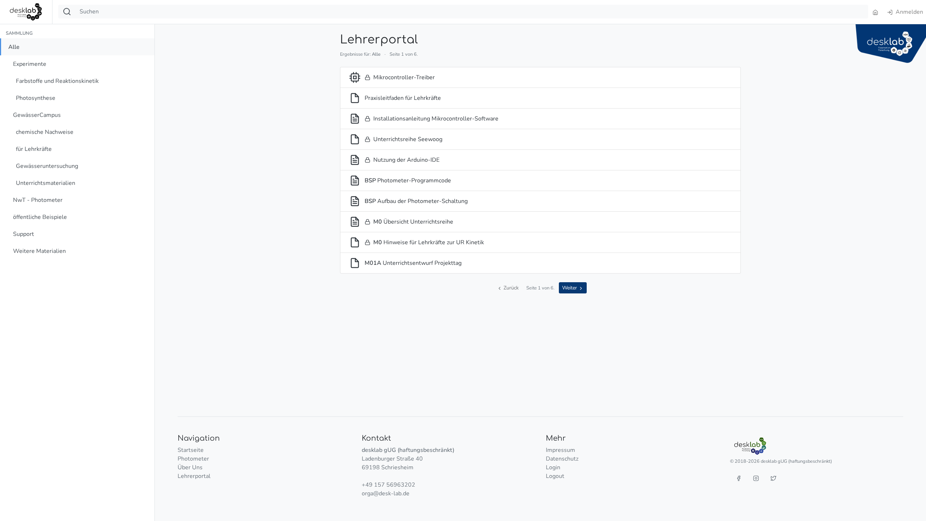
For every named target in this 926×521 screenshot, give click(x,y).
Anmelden (908, 12)
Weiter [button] (570, 287)
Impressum (560, 450)
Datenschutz (562, 459)
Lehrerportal (194, 476)
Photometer (193, 459)
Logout (555, 476)
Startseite (191, 450)
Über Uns (190, 467)
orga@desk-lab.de (385, 493)
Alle (14, 47)
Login (553, 467)
